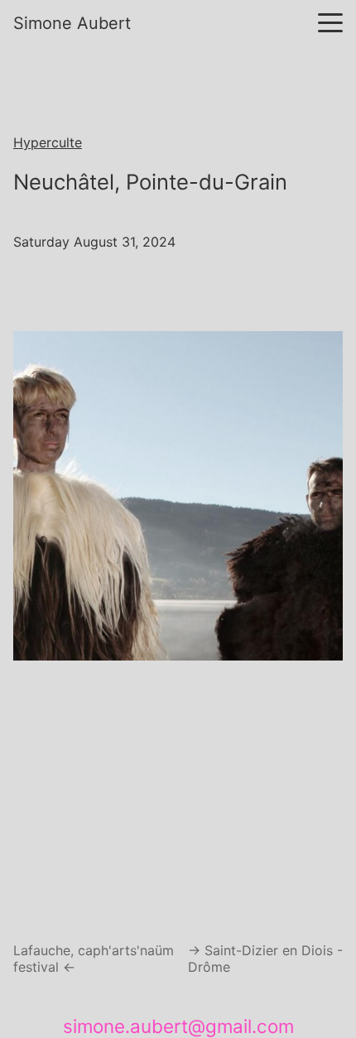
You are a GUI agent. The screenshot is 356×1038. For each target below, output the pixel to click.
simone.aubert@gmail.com (178, 1026)
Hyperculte (47, 142)
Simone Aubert (72, 23)
